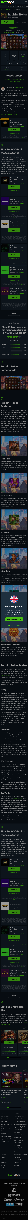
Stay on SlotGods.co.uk (14, 625)
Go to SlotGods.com (13, 619)
